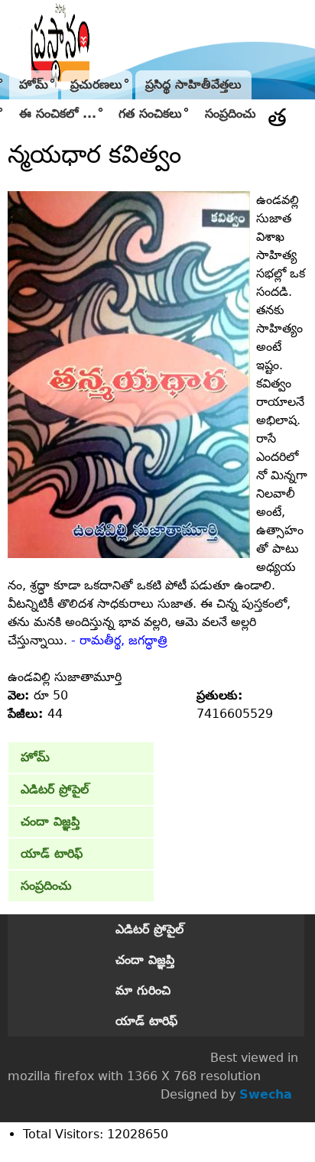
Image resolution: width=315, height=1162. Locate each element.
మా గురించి (142, 990)
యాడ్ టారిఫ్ (52, 853)
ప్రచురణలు (96, 84)
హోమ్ (33, 84)
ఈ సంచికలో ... (57, 113)
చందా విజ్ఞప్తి (50, 821)
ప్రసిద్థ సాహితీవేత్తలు (193, 84)
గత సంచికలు (150, 113)
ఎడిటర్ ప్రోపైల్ (55, 789)
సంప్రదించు (230, 113)
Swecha (265, 1094)
